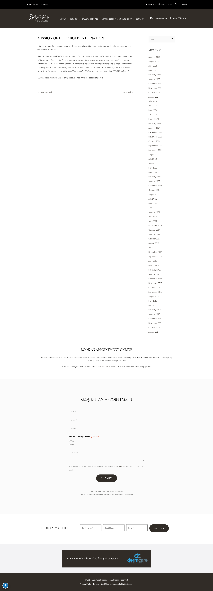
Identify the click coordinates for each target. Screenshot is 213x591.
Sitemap (108, 584)
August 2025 (153, 61)
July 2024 (152, 101)
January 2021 (154, 212)
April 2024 (152, 114)
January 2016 (154, 274)
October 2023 (154, 141)
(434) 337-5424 (179, 18)
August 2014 (153, 332)
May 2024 (152, 110)
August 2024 (153, 97)
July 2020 (152, 216)
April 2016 (152, 261)
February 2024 (154, 123)
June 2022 (152, 163)
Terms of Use (98, 584)
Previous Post (45, 92)
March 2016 (153, 265)
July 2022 (152, 159)
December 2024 (155, 83)
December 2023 (155, 132)
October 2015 (154, 287)
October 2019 (154, 230)
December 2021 (155, 185)
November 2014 (155, 323)
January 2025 (154, 79)
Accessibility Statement (123, 584)
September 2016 (155, 256)
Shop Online (182, 4)
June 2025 (152, 66)
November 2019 (155, 225)
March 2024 (153, 119)
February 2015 (154, 309)
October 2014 (154, 327)
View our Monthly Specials (38, 4)
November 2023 (155, 136)
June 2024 (152, 105)
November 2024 (155, 88)
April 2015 (152, 305)
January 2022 (154, 181)
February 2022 (154, 176)
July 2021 (152, 199)
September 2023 (155, 145)
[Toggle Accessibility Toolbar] (5, 586)
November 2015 (155, 283)
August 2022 (153, 154)
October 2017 (154, 238)
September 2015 (155, 292)
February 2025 (154, 74)
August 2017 (153, 243)
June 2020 (152, 221)
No (72, 445)
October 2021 (154, 190)
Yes (72, 441)
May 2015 (152, 301)
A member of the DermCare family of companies (93, 558)
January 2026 (154, 57)
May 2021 (152, 203)
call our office (104, 366)
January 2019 (154, 234)
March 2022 (153, 172)
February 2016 (154, 270)
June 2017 (152, 247)
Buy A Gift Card (167, 4)
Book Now (152, 4)
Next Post (128, 92)
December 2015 (155, 278)
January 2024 (154, 128)
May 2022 (152, 168)
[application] (67, 19)
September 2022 (155, 150)
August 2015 (153, 296)
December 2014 (155, 318)
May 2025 (152, 70)
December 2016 (155, 252)
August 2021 (153, 194)
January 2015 (154, 314)
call (48, 357)
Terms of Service (136, 466)
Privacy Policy (119, 466)
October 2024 (154, 92)
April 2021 (152, 207)
